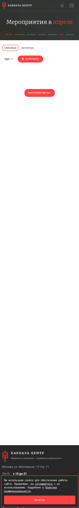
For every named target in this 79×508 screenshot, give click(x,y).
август (9, 34)
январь (70, 34)
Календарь (32, 59)
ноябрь (42, 34)
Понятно (40, 499)
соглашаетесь (44, 483)
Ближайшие (10, 48)
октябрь (31, 34)
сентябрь (20, 34)
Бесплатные (27, 48)
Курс (7, 59)
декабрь (52, 34)
